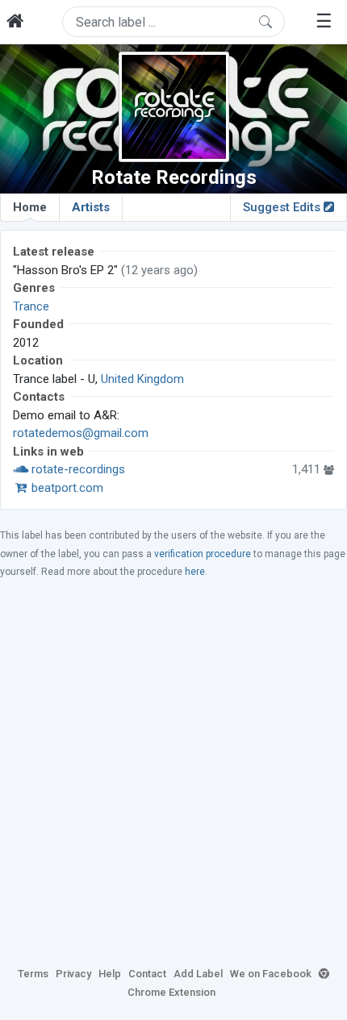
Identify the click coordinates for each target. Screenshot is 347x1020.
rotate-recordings (76, 469)
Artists (91, 207)
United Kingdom (142, 379)
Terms (33, 974)
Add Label (198, 974)
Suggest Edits (283, 207)
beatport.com (65, 488)
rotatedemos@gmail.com (80, 433)
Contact (147, 974)
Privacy (73, 974)
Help (109, 974)
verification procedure (202, 554)
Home (30, 207)
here (195, 571)
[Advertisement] (173, 771)
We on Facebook (270, 974)
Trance (31, 306)
